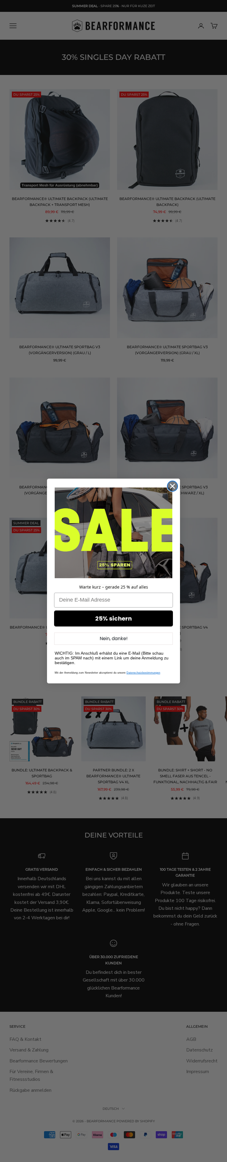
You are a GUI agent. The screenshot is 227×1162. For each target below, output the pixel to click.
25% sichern (113, 618)
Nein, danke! (114, 638)
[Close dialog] (172, 486)
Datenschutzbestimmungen (143, 672)
